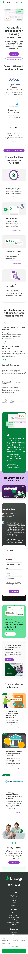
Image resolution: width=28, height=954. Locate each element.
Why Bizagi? (14, 896)
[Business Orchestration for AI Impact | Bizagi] (6, 2)
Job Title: (9, 559)
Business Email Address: (13, 564)
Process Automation (14, 917)
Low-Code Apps (14, 920)
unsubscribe (11, 584)
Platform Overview (14, 915)
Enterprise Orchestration (14, 922)
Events (14, 900)
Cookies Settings (14, 946)
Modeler (14, 913)
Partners (14, 932)
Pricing (14, 924)
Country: (9, 573)
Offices (14, 903)
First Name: (9, 550)
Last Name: (9, 555)
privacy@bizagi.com (11, 587)
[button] (22, 2)
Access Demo (14, 591)
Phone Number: (10, 578)
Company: (9, 568)
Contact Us (14, 905)
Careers (14, 898)
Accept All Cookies (14, 951)
